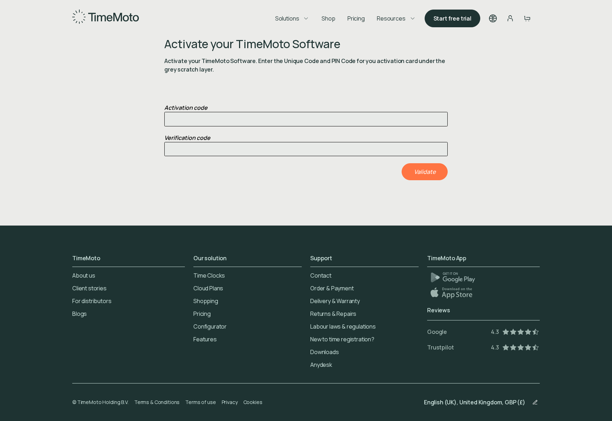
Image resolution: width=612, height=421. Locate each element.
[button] (493, 18)
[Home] (105, 18)
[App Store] (452, 292)
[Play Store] (452, 277)
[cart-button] (527, 18)
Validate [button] (425, 172)
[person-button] (510, 18)
